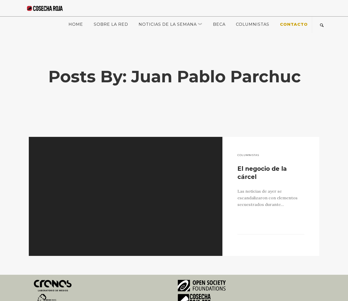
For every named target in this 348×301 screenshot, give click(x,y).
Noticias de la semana (168, 24)
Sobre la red (111, 24)
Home (76, 24)
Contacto (294, 24)
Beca (219, 24)
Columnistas (252, 24)
